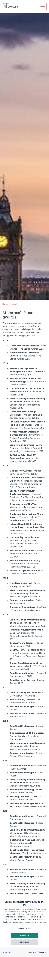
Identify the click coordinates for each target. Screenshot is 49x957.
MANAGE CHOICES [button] (24, 928)
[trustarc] (41, 951)
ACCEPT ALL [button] (24, 935)
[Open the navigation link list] (43, 6)
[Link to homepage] (19, 6)
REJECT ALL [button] (24, 942)
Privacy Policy (7, 952)
